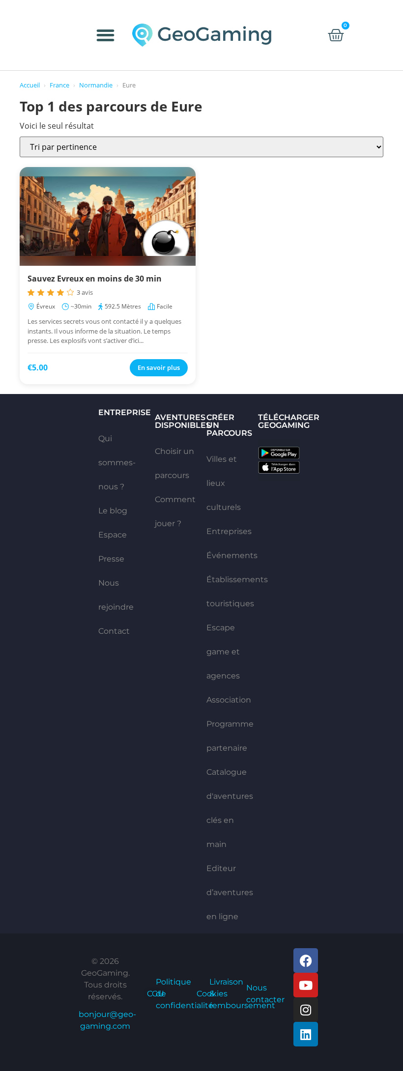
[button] (105, 35)
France (59, 85)
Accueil (30, 85)
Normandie (96, 85)
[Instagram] (305, 1009)
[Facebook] (305, 960)
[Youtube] (305, 985)
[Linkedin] (305, 1034)
